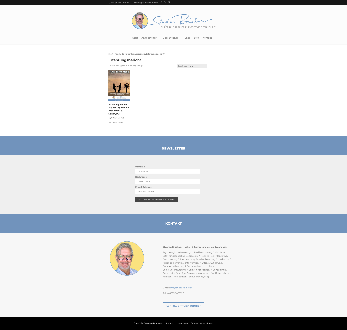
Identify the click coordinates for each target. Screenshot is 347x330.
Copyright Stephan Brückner (148, 323)
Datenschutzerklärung (202, 323)
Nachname (141, 177)
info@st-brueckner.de (181, 287)
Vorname (140, 166)
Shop (187, 38)
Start (135, 38)
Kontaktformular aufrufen (183, 305)
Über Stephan (171, 38)
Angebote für (149, 38)
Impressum (182, 323)
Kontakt (207, 38)
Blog (196, 38)
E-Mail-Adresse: (143, 187)
